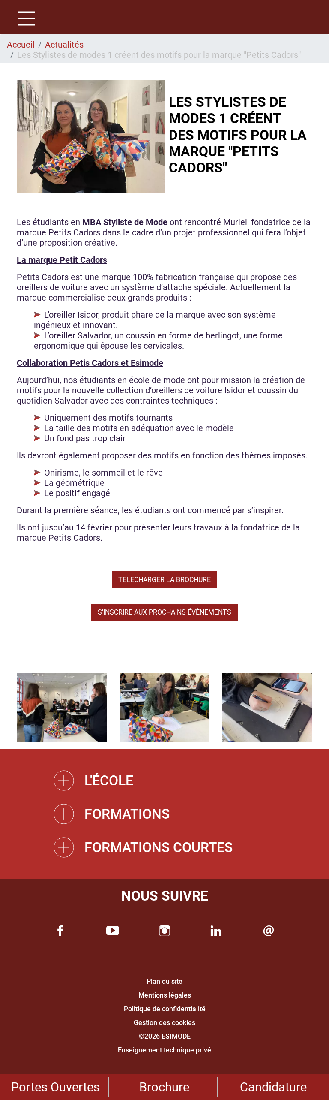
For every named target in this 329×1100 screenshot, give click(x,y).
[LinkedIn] (216, 930)
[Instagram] (164, 930)
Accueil (21, 44)
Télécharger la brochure (164, 580)
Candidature (273, 1087)
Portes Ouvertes (55, 1087)
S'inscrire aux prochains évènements (164, 612)
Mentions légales (164, 995)
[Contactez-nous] (268, 930)
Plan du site (164, 981)
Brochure (164, 1087)
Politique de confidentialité (165, 1009)
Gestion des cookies (164, 1023)
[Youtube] (112, 930)
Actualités (64, 44)
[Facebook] (60, 930)
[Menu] (23, 19)
